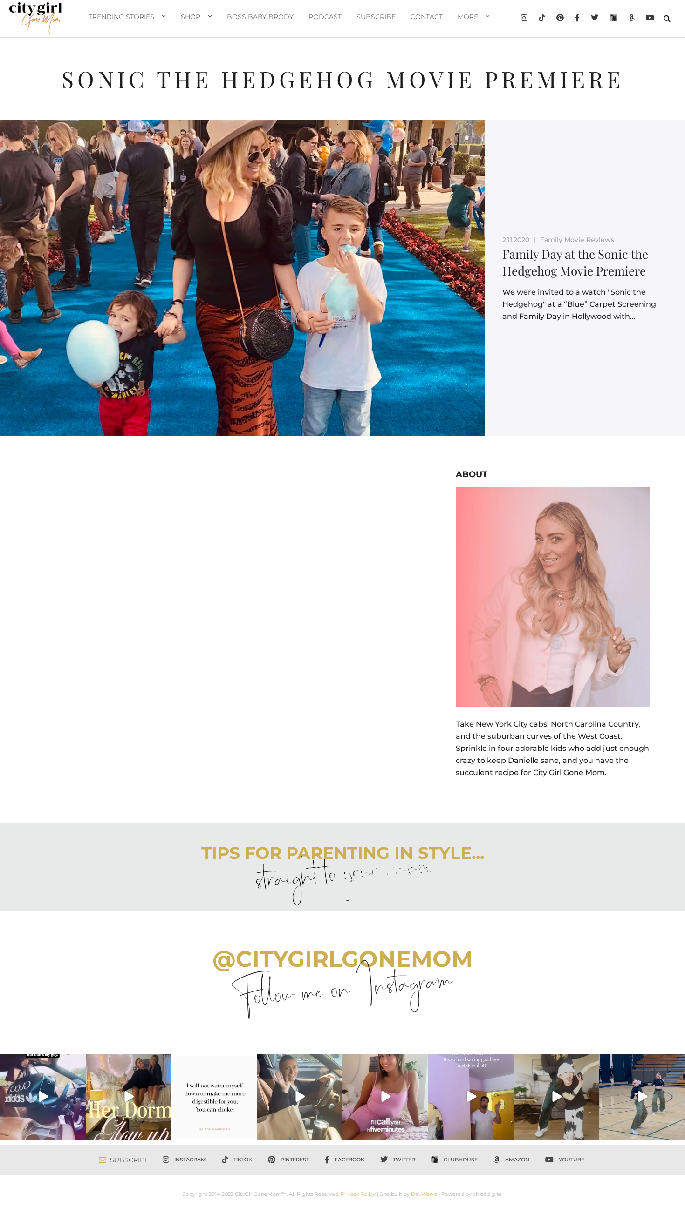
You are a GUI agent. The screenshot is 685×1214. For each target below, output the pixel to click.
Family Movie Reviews (577, 240)
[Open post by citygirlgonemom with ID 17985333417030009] (642, 1097)
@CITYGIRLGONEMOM (342, 958)
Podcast (325, 17)
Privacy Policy (358, 1194)
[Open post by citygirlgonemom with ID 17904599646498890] (471, 1097)
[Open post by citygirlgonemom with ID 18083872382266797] (214, 1097)
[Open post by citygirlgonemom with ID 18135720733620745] (385, 1097)
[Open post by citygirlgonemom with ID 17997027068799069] (128, 1097)
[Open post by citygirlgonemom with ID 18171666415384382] (557, 1097)
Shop (190, 17)
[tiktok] (542, 18)
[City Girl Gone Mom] (35, 18)
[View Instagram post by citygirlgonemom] (77, 1131)
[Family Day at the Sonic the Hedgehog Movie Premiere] (242, 278)
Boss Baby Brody (260, 17)
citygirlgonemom (43, 1062)
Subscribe (376, 17)
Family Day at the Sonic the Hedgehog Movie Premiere (575, 262)
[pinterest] (560, 18)
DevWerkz (424, 1194)
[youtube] (650, 18)
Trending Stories (121, 17)
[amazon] (631, 18)
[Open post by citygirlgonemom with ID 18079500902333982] (43, 1097)
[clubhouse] (613, 18)
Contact (427, 17)
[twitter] (594, 18)
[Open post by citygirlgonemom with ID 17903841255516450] (299, 1097)
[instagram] (524, 18)
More (468, 17)
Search (667, 18)
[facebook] (577, 18)
